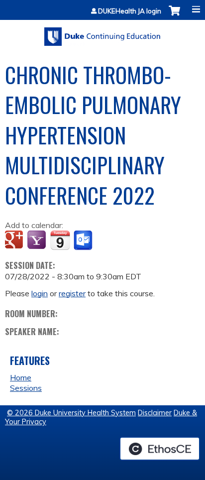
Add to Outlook (84, 240)
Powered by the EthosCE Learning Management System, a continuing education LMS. (159, 449)
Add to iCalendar (60, 240)
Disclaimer (155, 412)
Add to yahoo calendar (37, 240)
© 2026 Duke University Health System (71, 412)
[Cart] (174, 15)
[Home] (102, 33)
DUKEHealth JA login (129, 11)
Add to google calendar (15, 240)
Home (20, 377)
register (72, 293)
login (39, 293)
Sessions (26, 388)
